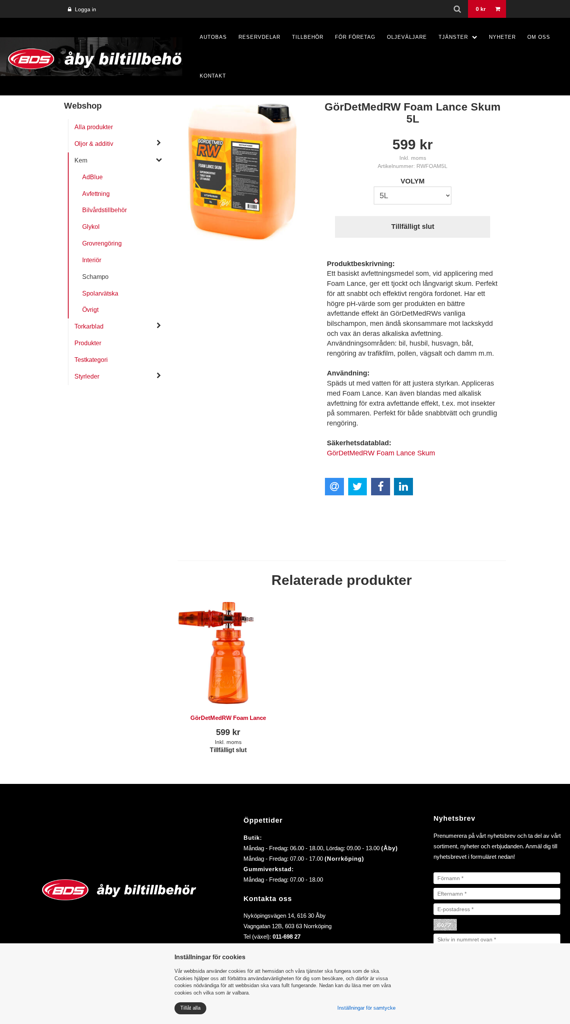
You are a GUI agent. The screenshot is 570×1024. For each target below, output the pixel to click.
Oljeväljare (407, 37)
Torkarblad (89, 326)
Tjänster (453, 37)
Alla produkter (93, 127)
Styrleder (86, 376)
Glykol (91, 226)
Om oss (538, 37)
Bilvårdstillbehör (104, 210)
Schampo (95, 276)
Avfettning (96, 193)
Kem (80, 160)
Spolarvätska (100, 293)
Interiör (91, 260)
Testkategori (91, 359)
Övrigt (90, 309)
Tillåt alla (190, 1008)
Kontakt (213, 76)
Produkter (87, 343)
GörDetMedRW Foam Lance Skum (381, 453)
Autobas (213, 37)
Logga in (84, 9)
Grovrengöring (102, 243)
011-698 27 (287, 936)
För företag (355, 37)
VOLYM (413, 181)
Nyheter (502, 37)
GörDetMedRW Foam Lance (228, 717)
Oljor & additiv (93, 143)
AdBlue (92, 177)
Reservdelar (259, 37)
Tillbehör (307, 37)
